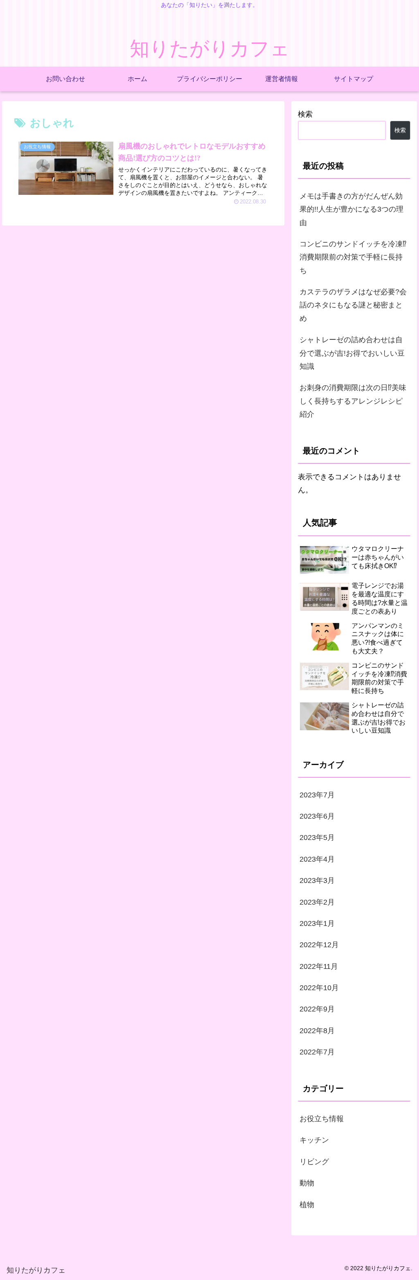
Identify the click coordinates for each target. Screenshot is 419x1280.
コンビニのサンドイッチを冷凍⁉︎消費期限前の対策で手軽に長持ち (353, 257)
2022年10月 (319, 988)
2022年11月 (319, 966)
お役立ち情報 (322, 1119)
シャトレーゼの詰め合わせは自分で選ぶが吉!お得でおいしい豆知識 (352, 353)
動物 (307, 1183)
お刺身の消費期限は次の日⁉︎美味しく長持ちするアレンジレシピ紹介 (353, 401)
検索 (305, 114)
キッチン (314, 1140)
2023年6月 (317, 816)
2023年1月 (317, 923)
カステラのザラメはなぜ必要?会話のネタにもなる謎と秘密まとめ (353, 305)
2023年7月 (317, 795)
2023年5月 (317, 837)
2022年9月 (317, 1009)
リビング (314, 1162)
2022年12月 (319, 945)
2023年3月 (317, 880)
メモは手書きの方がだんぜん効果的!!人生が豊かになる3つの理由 (351, 209)
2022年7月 (317, 1052)
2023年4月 (317, 859)
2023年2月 (317, 902)
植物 (307, 1205)
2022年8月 (317, 1031)
